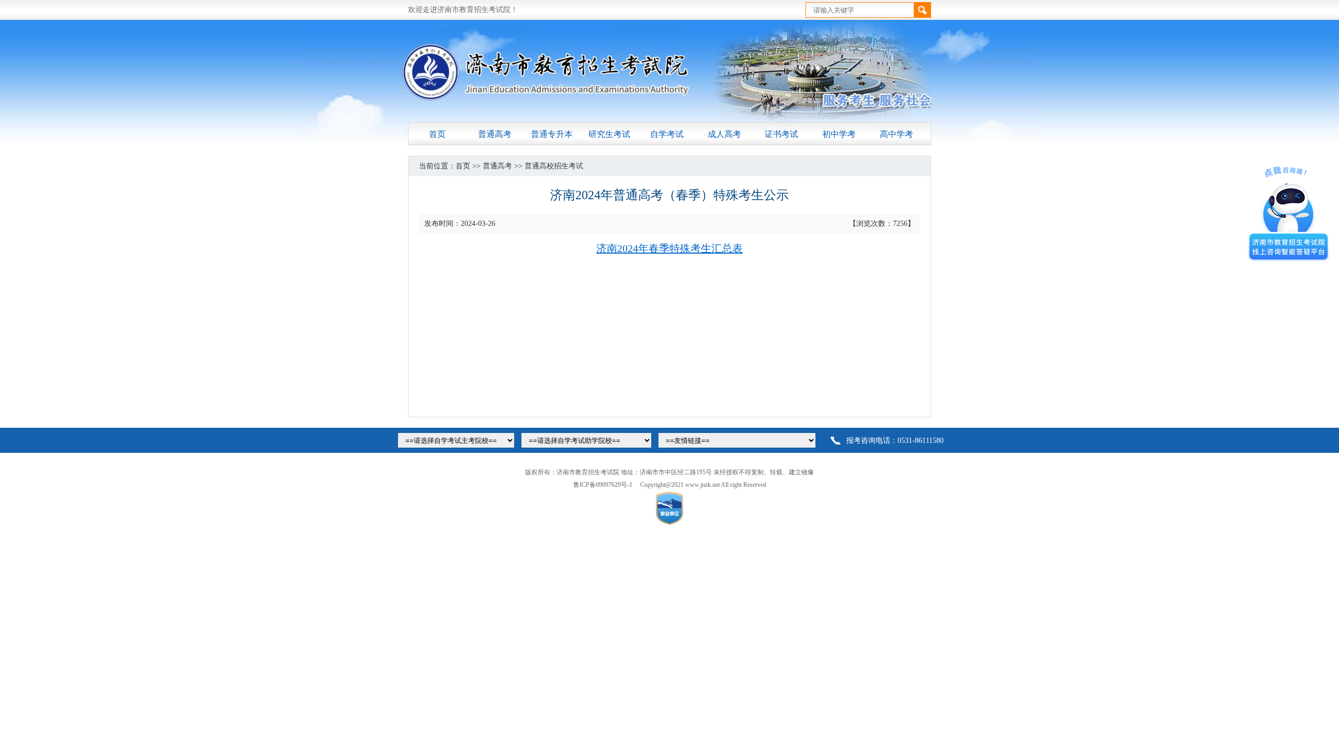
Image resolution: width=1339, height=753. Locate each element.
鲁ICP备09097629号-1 (602, 484)
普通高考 (495, 134)
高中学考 (896, 134)
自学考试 (667, 134)
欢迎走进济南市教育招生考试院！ (463, 10)
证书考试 (781, 134)
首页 (437, 134)
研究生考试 (609, 134)
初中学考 (839, 134)
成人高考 (724, 134)
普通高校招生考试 (554, 166)
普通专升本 (552, 134)
